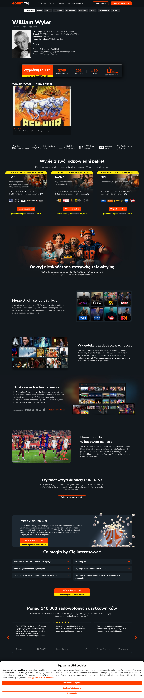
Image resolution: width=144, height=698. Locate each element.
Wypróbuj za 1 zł (121, 3)
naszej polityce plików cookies (40, 677)
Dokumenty (70, 10)
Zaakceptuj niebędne (72, 688)
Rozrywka (83, 10)
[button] (8, 637)
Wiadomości (104, 10)
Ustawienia (72, 693)
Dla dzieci (58, 10)
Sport (93, 10)
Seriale (48, 10)
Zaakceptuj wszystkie (72, 682)
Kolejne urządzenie (57, 410)
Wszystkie (30, 10)
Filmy (39, 10)
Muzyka (116, 10)
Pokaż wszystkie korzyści (72, 497)
